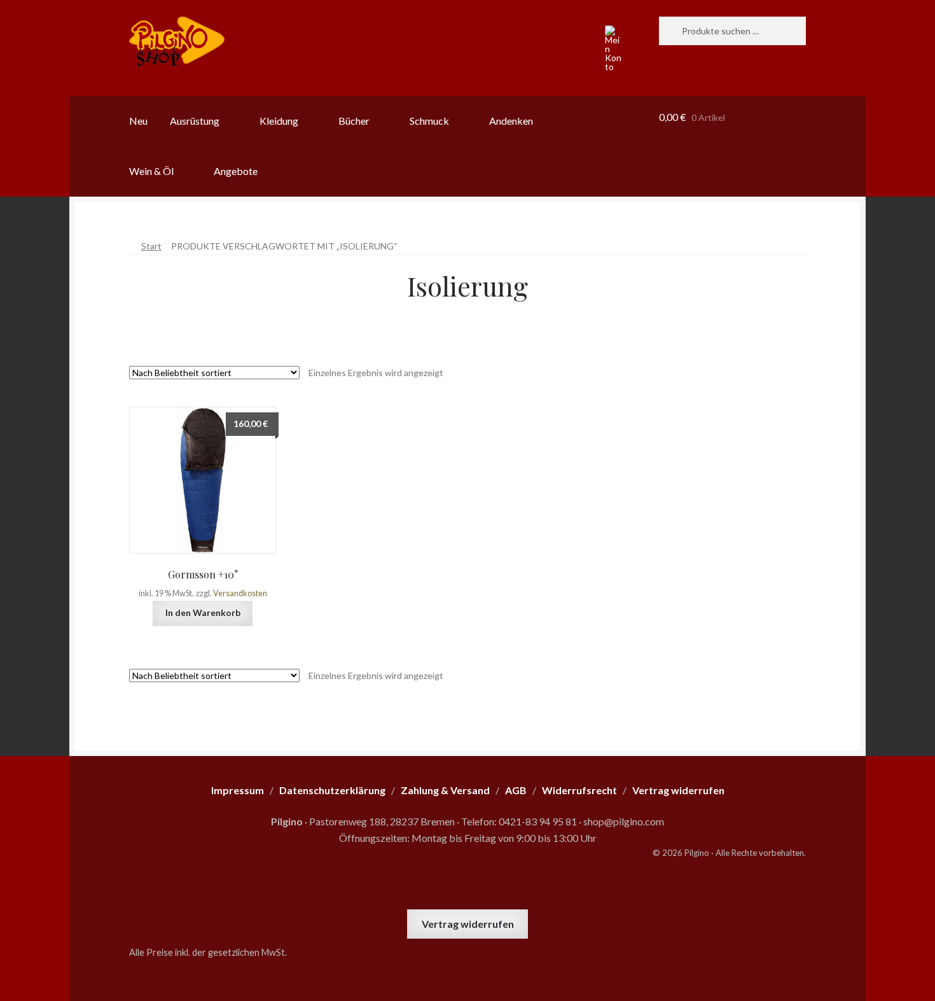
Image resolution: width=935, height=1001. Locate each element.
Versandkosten (240, 593)
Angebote (236, 171)
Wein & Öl (151, 171)
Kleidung (279, 121)
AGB (516, 790)
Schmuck (429, 121)
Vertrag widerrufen (468, 924)
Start (151, 246)
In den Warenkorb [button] (202, 612)
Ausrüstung (194, 121)
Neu (138, 121)
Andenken (511, 121)
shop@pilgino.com (623, 821)
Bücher (354, 121)
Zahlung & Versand (445, 790)
